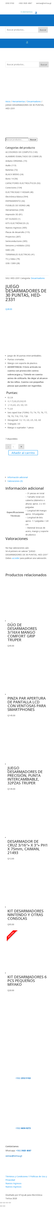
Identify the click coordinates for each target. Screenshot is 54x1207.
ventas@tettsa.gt (43, 3)
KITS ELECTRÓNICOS (15, 223)
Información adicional (17, 477)
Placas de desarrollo (14, 232)
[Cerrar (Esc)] (10, 1202)
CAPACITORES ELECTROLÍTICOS (20, 183)
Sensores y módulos (14, 245)
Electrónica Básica (14, 196)
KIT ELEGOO (11, 218)
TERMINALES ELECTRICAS (17, 254)
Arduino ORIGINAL (14, 160)
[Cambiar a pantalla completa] (4, 1202)
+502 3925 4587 (25, 3)
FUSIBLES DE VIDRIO (15, 205)
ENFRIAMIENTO (13, 201)
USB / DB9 (10, 263)
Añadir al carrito (23, 453)
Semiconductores (13, 241)
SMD (7, 250)
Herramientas (18, 101)
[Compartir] (7, 1202)
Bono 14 (9, 178)
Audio (8, 165)
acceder (15, 558)
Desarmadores (34, 101)
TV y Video (10, 259)
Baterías (9, 169)
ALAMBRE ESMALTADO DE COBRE (22, 156)
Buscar (43, 29)
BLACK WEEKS (12, 174)
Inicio (7, 101)
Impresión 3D (11, 214)
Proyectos (10, 236)
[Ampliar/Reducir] (1, 1202)
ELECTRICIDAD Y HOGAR (17, 192)
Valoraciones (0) (15, 481)
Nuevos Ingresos (13, 227)
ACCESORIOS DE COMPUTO (18, 152)
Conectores (10, 187)
